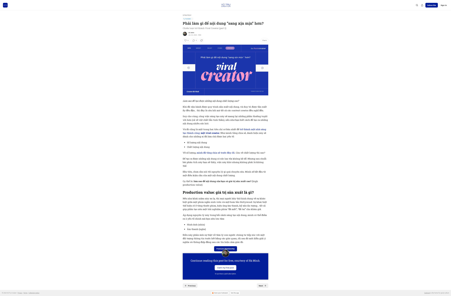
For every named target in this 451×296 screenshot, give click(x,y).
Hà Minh (191, 32)
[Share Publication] (422, 5)
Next (261, 285)
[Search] (417, 5)
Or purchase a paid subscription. (225, 274)
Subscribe (431, 5)
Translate (188, 19)
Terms (25, 293)
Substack (427, 293)
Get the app (235, 293)
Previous (192, 285)
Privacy (20, 293)
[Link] (179, 192)
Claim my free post (225, 267)
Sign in (444, 5)
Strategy (187, 15)
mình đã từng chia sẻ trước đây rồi (216, 152)
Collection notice (34, 293)
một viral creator (210, 132)
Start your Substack (221, 293)
